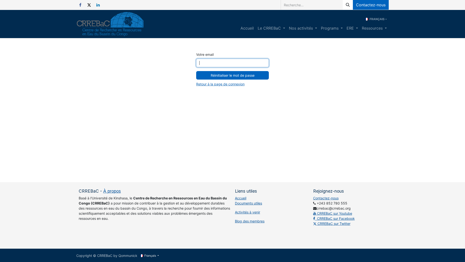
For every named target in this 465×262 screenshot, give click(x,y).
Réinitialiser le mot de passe (233, 75)
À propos (112, 191)
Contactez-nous (371, 4)
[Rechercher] (348, 5)
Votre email (205, 54)
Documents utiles (248, 203)
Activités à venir (247, 212)
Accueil (240, 198)
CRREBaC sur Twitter (333, 223)
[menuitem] (247, 28)
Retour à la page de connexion (220, 84)
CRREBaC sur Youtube (334, 213)
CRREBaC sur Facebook (335, 218)
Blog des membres (249, 221)
